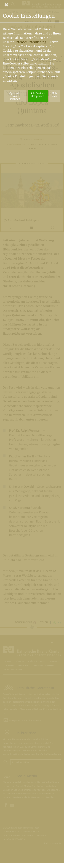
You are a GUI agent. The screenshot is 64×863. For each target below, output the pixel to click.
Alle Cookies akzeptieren (37, 95)
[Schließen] (32, 4)
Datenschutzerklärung (30, 42)
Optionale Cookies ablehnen (14, 96)
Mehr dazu (55, 95)
